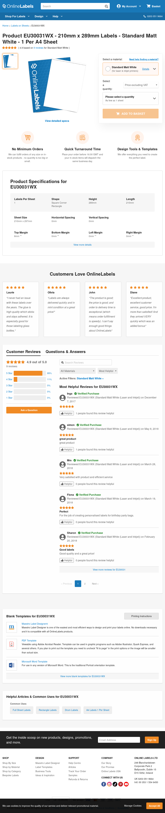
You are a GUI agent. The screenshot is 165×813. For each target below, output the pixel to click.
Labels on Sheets (20, 25)
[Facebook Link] (104, 783)
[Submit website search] (106, 6)
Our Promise (107, 767)
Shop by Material (11, 767)
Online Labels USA (111, 771)
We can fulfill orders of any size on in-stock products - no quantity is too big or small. (27, 158)
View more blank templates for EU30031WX (82, 676)
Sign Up (151, 739)
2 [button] (85, 583)
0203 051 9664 (155, 16)
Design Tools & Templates (137, 149)
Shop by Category (11, 771)
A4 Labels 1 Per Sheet (97, 710)
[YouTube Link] (126, 783)
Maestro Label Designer (47, 763)
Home (5, 25)
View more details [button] (82, 244)
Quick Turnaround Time (82, 149)
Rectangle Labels (48, 710)
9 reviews (39, 47)
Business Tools (43, 771)
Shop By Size (9, 763)
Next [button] (94, 583)
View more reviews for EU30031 (109, 569)
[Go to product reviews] (9, 47)
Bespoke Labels (10, 775)
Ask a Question (29, 410)
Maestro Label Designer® (35, 623)
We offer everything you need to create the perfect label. (137, 156)
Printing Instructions (141, 616)
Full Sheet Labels (21, 710)
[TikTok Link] (115, 783)
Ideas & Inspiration (44, 775)
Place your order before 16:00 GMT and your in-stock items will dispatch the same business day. (82, 158)
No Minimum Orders (27, 149)
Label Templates (43, 767)
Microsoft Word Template (34, 661)
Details (145, 68)
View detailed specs (57, 121)
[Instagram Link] (109, 783)
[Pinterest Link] (121, 783)
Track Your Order (77, 771)
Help (55, 16)
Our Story (106, 763)
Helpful (67, 413)
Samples (72, 775)
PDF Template (29, 640)
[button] (29, 373)
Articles (72, 767)
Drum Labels (71, 710)
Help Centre (74, 763)
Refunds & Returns (78, 779)
